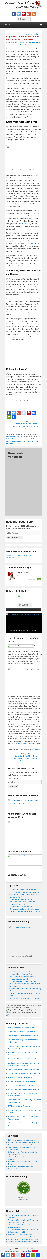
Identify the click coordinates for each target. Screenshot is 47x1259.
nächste (37, 34)
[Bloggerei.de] (16, 1010)
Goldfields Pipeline (23, 224)
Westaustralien (17, 441)
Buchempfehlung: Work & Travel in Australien (24, 1073)
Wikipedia (35, 750)
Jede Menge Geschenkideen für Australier (24, 998)
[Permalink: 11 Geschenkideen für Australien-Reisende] (25, 623)
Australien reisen (22, 439)
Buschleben (10, 437)
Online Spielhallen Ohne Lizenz (25, 424)
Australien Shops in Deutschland (21, 899)
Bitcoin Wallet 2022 (24, 743)
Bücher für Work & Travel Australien (21, 1085)
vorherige (27, 34)
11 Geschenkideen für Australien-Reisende (24, 892)
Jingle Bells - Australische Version (19, 804)
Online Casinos (25, 429)
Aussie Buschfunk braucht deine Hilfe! (22, 1059)
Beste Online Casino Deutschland (25, 426)
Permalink (9, 443)
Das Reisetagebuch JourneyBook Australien (24, 1069)
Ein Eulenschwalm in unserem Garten (23, 639)
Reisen (17, 437)
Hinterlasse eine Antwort (17, 45)
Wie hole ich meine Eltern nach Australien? (23, 1242)
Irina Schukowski (35, 43)
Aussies (34, 434)
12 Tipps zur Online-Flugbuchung (20, 1106)
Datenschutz (25, 1007)
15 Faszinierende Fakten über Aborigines (24, 909)
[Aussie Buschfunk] (23, 5)
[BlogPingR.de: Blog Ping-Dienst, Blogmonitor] (21, 1012)
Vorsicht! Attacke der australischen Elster (23, 1239)
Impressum (9, 1007)
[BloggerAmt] (33, 1010)
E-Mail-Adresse (13, 779)
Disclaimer (17, 1007)
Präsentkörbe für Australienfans (20, 906)
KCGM (30, 243)
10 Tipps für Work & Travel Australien (21, 1081)
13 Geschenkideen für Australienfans (22, 890)
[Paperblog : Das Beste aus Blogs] (10, 1014)
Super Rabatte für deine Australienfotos (22, 1032)
